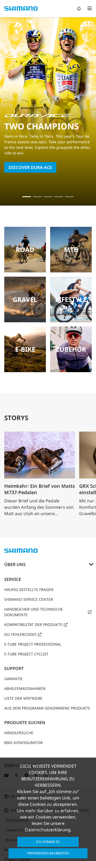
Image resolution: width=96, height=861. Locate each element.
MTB (71, 249)
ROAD (25, 249)
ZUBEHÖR (71, 349)
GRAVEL (25, 299)
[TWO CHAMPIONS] (26, 197)
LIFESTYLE (71, 299)
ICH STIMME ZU (48, 842)
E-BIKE (25, 349)
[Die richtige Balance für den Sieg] (37, 197)
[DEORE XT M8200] (48, 197)
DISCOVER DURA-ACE (30, 167)
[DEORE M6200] (58, 197)
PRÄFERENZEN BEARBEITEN (48, 853)
